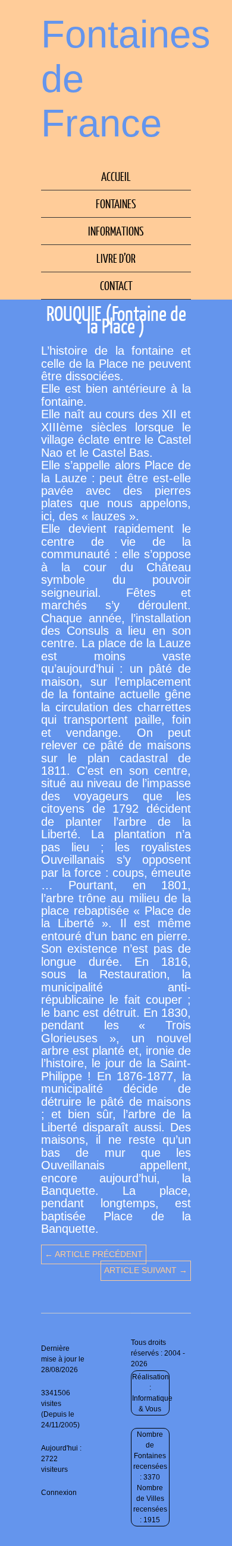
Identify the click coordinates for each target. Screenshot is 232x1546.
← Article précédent (94, 1254)
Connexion (59, 1492)
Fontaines (116, 203)
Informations (116, 231)
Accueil (116, 176)
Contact (116, 285)
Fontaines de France (126, 78)
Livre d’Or (116, 258)
